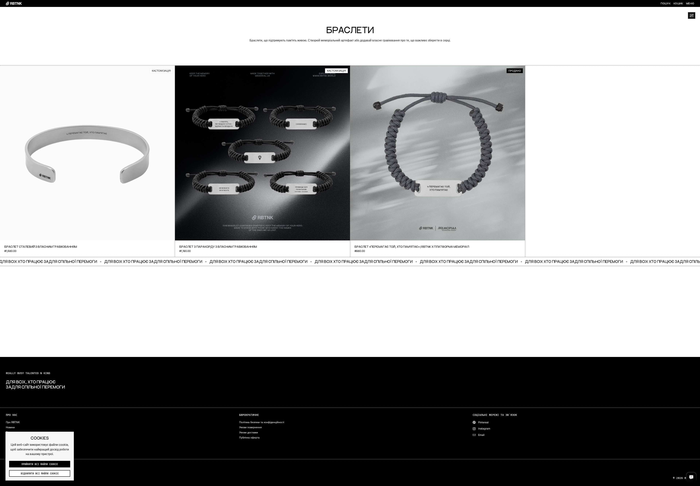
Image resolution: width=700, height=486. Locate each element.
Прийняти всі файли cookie (40, 464)
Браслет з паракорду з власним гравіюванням (262, 161)
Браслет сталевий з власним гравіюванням (87, 161)
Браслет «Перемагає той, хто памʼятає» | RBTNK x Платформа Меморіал (437, 161)
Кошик (678, 3)
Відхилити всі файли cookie (40, 473)
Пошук (666, 3)
